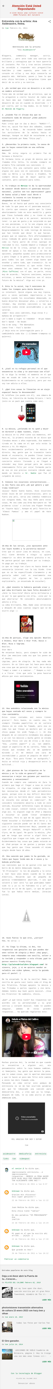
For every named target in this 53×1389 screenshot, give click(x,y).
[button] (49, 22)
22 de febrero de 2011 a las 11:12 (30, 1200)
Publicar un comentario (16, 1259)
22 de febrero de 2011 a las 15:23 (30, 1223)
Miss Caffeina (10, 272)
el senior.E (18, 1169)
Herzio (24, 186)
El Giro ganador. (10, 1341)
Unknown (16, 1191)
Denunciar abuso (26, 1383)
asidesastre (9, 1154)
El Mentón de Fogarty (13, 109)
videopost (25, 1159)
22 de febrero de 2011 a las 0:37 (29, 1184)
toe (14, 1159)
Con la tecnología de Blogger (26, 1373)
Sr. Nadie (30, 473)
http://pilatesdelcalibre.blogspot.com (22, 965)
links (6, 1159)
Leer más (46, 1300)
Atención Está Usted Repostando (26, 7)
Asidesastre (29, 50)
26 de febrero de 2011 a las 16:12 (30, 1253)
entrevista (40, 1154)
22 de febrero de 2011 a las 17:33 (30, 1239)
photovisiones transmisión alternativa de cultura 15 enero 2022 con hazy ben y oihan (23, 1310)
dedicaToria (25, 1154)
